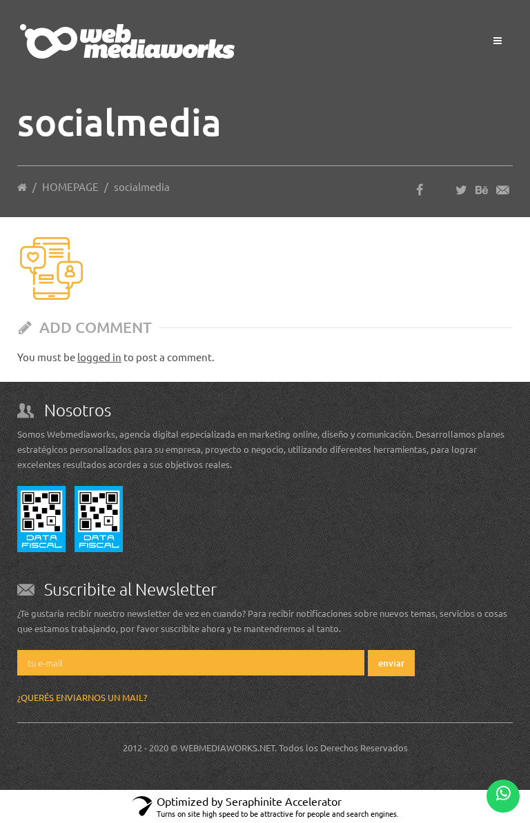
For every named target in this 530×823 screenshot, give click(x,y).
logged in (99, 356)
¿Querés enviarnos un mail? (82, 697)
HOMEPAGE (70, 186)
